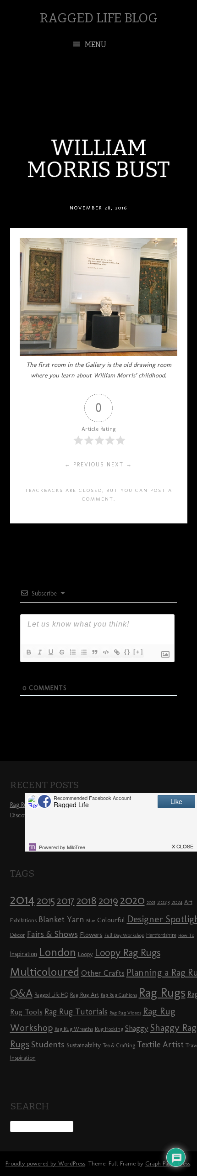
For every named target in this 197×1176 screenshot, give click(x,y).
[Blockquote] (94, 652)
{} (127, 651)
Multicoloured (44, 971)
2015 (46, 900)
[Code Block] (105, 652)
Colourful (111, 920)
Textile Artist (160, 1045)
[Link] (116, 652)
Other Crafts (103, 972)
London (57, 952)
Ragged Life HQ (51, 995)
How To (186, 935)
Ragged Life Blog (99, 18)
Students (48, 1044)
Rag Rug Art (84, 994)
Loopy (85, 953)
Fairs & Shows (52, 934)
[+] (138, 651)
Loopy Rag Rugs (127, 952)
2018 (87, 900)
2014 (22, 899)
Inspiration (23, 954)
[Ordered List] (72, 652)
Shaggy (136, 1028)
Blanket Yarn (61, 920)
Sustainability (83, 1045)
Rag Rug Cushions (119, 995)
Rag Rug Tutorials (76, 1012)
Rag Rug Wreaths (74, 1029)
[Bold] (28, 652)
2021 (151, 902)
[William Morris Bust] (98, 353)
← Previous (84, 464)
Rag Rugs (162, 992)
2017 (66, 900)
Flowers (91, 934)
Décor (17, 934)
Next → (119, 464)
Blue (90, 921)
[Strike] (61, 652)
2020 (132, 900)
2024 (176, 902)
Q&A (21, 993)
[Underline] (50, 652)
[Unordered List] (83, 652)
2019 (108, 900)
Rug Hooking (109, 1029)
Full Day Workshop (124, 935)
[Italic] (39, 652)
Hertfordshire (161, 935)
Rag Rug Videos (125, 1013)
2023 (163, 901)
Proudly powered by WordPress (45, 1163)
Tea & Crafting (119, 1045)
